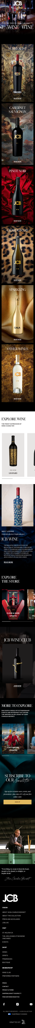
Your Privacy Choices (19, 1014)
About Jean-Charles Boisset (14, 912)
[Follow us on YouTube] (31, 1004)
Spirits (5, 955)
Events (5, 942)
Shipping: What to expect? (11, 993)
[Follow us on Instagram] (17, 1004)
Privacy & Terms (8, 990)
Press (4, 983)
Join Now (17, 686)
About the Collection (11, 916)
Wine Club (6, 972)
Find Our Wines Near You (10, 997)
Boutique (6, 962)
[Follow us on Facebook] (3, 1004)
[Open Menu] (7, 3)
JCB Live (5, 923)
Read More (8, 562)
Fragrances (7, 959)
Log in (14, 8)
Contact (5, 986)
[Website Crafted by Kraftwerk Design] (17, 1022)
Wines (4, 952)
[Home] (17, 3)
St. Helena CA (7, 933)
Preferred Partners (10, 976)
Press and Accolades (11, 919)
